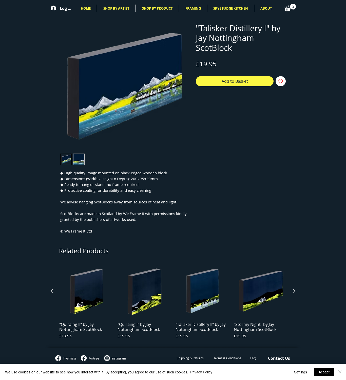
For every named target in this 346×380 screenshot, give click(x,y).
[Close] (340, 372)
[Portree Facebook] (84, 358)
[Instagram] (107, 358)
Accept (324, 371)
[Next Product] (294, 291)
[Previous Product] (52, 291)
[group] (173, 304)
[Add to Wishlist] (281, 81)
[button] (116, 8)
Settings (300, 371)
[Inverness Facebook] (58, 358)
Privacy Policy (201, 371)
